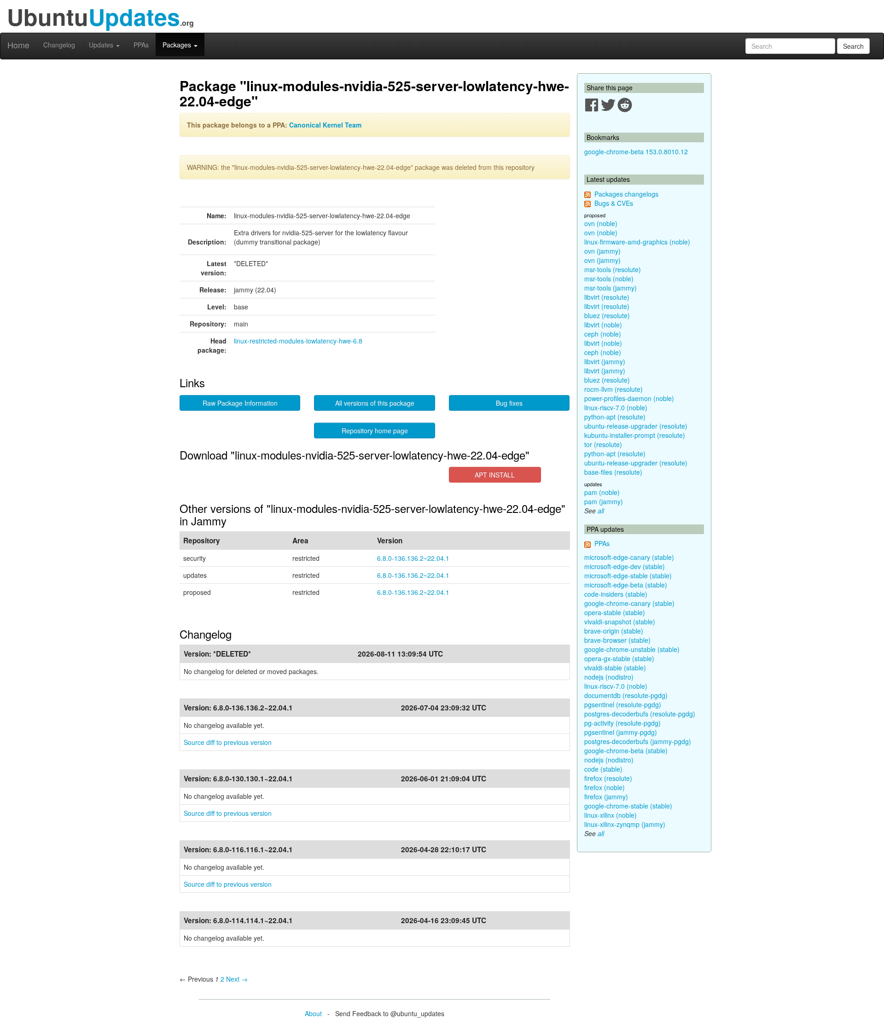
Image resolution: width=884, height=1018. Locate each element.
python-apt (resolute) (615, 416)
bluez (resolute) (607, 315)
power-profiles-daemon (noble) (629, 398)
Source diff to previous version (228, 742)
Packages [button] (178, 44)
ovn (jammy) (602, 251)
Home (18, 45)
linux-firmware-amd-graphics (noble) (637, 241)
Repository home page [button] (375, 430)
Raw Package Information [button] (240, 402)
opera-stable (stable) (614, 612)
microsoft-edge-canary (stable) (629, 557)
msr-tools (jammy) (610, 287)
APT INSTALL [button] (495, 474)
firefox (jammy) (606, 796)
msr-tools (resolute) (612, 269)
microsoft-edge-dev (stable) (624, 566)
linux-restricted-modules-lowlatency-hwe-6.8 (298, 340)
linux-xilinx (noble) (610, 815)
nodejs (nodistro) (609, 676)
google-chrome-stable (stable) (628, 805)
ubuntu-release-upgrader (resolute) (635, 425)
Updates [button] (102, 44)
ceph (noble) (602, 333)
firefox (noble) (604, 787)
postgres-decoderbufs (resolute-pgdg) (639, 713)
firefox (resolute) (608, 778)
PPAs (141, 44)
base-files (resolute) (613, 472)
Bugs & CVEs (613, 203)
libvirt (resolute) (606, 297)
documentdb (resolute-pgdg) (626, 695)
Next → (237, 978)
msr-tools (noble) (609, 278)
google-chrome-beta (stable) (626, 750)
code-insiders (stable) (615, 594)
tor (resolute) (603, 444)
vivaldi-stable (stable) (615, 667)
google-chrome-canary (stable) (629, 603)
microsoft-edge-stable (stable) (628, 575)
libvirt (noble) (603, 324)
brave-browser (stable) (617, 640)
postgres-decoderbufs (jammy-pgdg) (637, 741)
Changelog (59, 44)
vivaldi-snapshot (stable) (619, 621)
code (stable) (603, 769)
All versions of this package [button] (374, 402)
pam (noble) (602, 492)
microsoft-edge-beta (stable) (625, 584)
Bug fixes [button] (509, 402)
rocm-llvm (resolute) (613, 389)
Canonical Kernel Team (325, 124)
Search (853, 46)
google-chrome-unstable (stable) (632, 649)
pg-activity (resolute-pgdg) (622, 722)
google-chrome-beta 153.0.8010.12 (636, 151)
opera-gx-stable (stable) (619, 658)
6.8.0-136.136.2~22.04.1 (413, 558)
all (601, 510)
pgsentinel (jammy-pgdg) (620, 732)
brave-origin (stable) (613, 630)
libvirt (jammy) (604, 361)
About (313, 1013)
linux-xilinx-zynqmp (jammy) (624, 824)
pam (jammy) (603, 501)
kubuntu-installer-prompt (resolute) (634, 435)
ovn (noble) (600, 223)
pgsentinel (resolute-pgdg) (622, 704)
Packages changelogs (626, 193)
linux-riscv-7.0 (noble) (615, 407)
